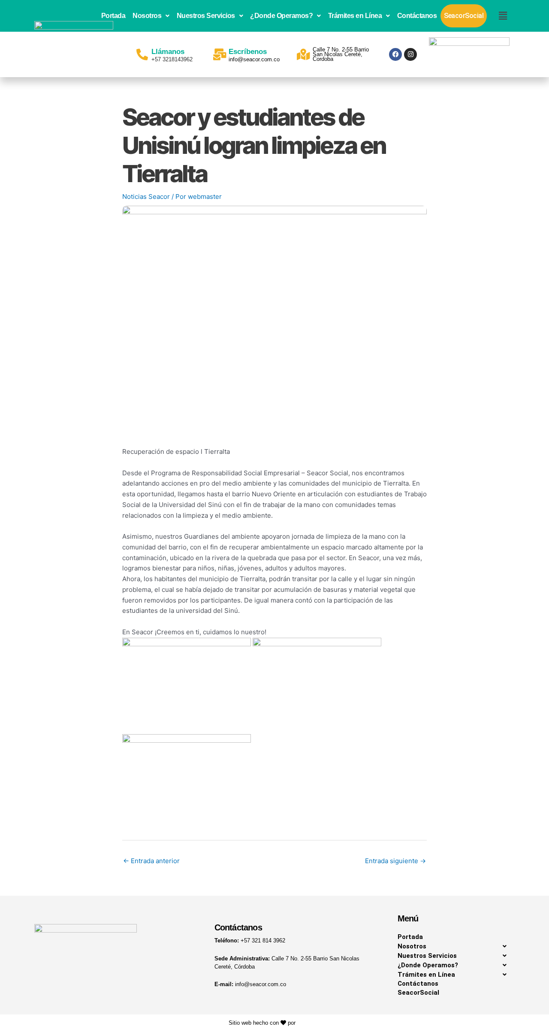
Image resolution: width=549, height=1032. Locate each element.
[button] (151, 15)
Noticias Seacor (146, 196)
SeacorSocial (463, 16)
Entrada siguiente (395, 861)
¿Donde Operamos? (281, 15)
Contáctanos (417, 15)
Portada (113, 15)
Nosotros (147, 15)
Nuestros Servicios (206, 15)
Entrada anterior (151, 861)
